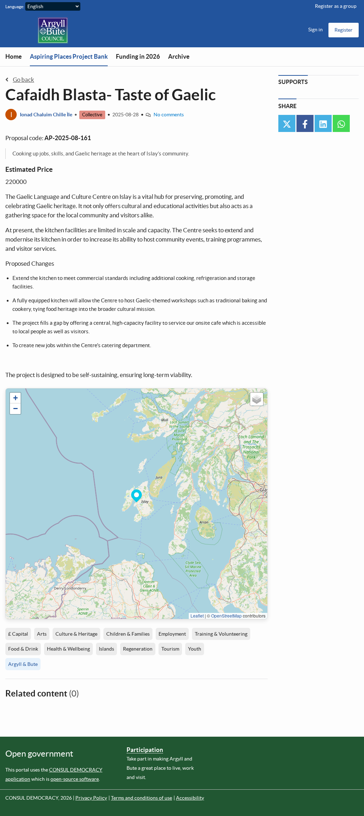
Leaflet (197, 616)
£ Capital (18, 634)
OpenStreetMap (226, 616)
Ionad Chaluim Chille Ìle (46, 114)
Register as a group (336, 6)
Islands (106, 649)
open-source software (74, 779)
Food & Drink (23, 649)
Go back (23, 79)
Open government (39, 753)
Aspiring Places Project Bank (69, 56)
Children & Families (128, 634)
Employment (172, 634)
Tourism (170, 649)
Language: (14, 6)
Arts (42, 634)
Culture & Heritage (76, 634)
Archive (178, 56)
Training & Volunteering (221, 634)
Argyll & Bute (23, 664)
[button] (136, 494)
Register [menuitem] (343, 30)
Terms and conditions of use (141, 798)
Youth (194, 649)
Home (13, 56)
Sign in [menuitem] (315, 29)
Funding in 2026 (138, 56)
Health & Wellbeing (68, 649)
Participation (145, 749)
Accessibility (190, 798)
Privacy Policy (91, 798)
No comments (169, 114)
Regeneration (137, 649)
